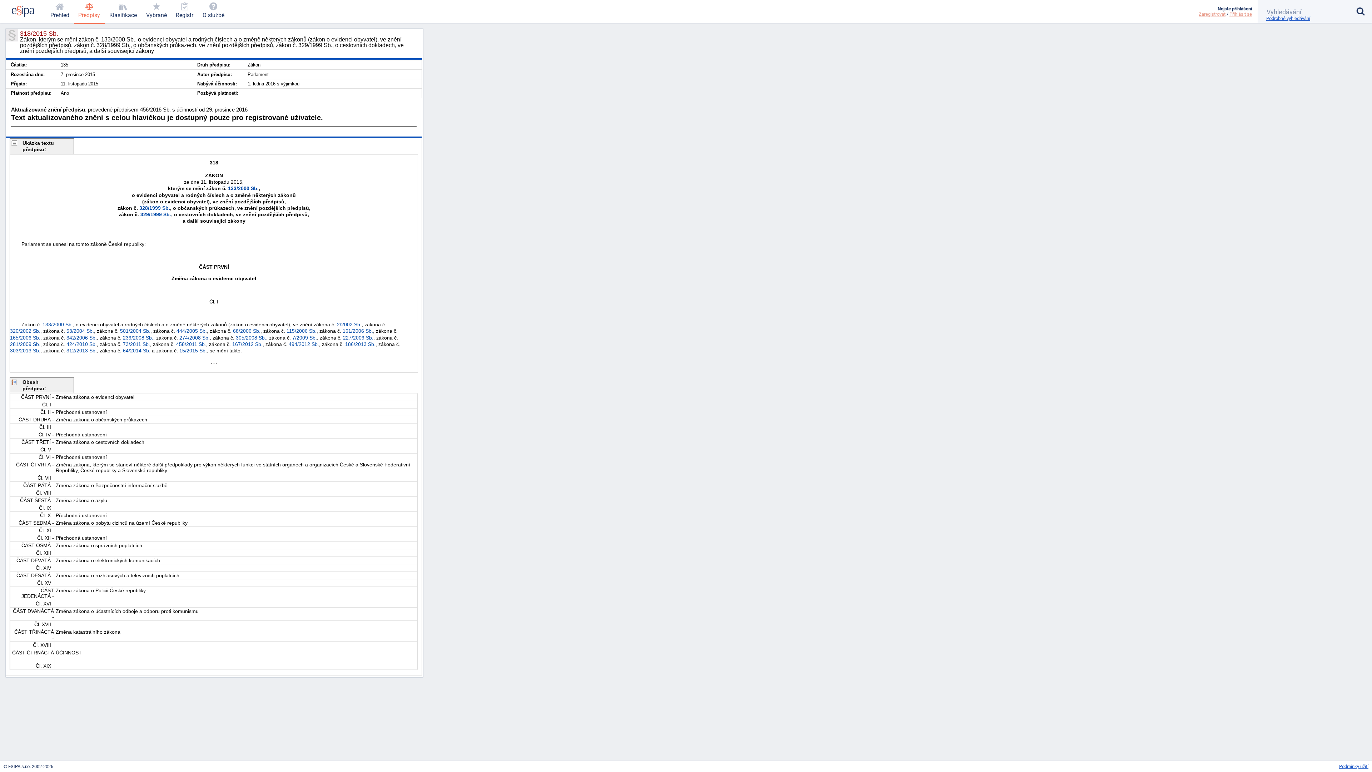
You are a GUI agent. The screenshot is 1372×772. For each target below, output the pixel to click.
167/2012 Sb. (247, 344)
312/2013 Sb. (81, 350)
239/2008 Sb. (138, 338)
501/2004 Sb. (135, 331)
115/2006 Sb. (302, 331)
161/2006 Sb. (358, 331)
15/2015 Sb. (193, 350)
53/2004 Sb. (80, 331)
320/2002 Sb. (25, 331)
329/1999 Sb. (155, 214)
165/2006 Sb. (25, 338)
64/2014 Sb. (136, 350)
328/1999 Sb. (154, 208)
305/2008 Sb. (251, 338)
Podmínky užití (1353, 766)
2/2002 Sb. (349, 324)
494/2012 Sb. (304, 344)
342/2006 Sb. (81, 338)
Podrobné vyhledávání (1288, 18)
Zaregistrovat (1212, 14)
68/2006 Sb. (246, 331)
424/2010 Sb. (81, 344)
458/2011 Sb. (191, 344)
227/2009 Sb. (358, 338)
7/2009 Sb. (304, 338)
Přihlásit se (1240, 14)
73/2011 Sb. (136, 344)
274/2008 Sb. (194, 338)
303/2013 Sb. (25, 350)
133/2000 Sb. (243, 188)
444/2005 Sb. (192, 331)
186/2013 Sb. (360, 344)
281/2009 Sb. (25, 344)
